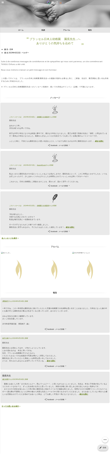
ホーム (21, 30)
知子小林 (5, 338)
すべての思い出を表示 (10, 406)
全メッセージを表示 (9, 238)
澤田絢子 (5, 301)
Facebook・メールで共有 (59, 145)
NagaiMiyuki (41, 165)
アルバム (66, 30)
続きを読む (99, 141)
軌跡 (43, 30)
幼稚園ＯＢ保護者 (43, 117)
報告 (90, 30)
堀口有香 (5, 379)
